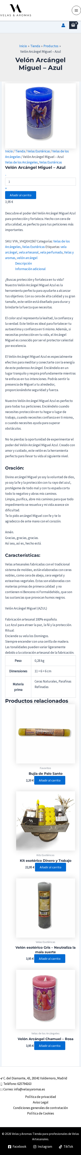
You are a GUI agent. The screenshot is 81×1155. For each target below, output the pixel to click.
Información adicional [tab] (30, 269)
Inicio (9, 151)
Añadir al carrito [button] (50, 780)
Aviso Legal (40, 1102)
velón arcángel (27, 258)
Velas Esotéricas (38, 151)
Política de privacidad (40, 1097)
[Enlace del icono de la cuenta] (63, 25)
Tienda (20, 151)
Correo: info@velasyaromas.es (24, 1089)
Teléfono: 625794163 (17, 1084)
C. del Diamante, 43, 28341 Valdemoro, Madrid (35, 1078)
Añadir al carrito (20, 195)
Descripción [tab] (23, 263)
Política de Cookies (40, 1113)
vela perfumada (51, 252)
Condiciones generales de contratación (40, 1108)
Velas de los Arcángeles (21, 162)
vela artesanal (29, 252)
